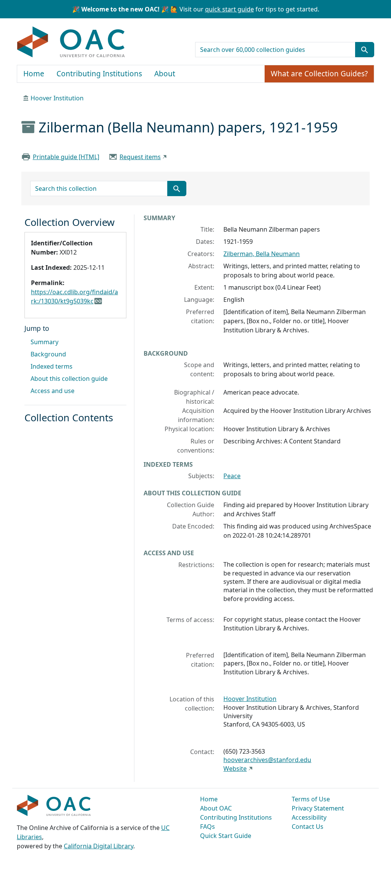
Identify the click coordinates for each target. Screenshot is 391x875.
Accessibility (309, 817)
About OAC (216, 808)
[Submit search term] (364, 49)
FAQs (207, 826)
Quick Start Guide (225, 835)
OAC (71, 42)
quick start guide (229, 9)
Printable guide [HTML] (66, 157)
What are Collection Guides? (319, 74)
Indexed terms (52, 366)
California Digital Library (98, 846)
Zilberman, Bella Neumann (261, 254)
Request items (140, 157)
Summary (44, 342)
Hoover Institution (57, 98)
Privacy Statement (318, 808)
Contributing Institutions (99, 74)
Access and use (52, 391)
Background (48, 354)
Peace (232, 476)
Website (235, 768)
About (164, 74)
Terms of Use (311, 799)
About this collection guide (69, 378)
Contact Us (307, 826)
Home (33, 74)
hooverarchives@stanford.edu (267, 760)
